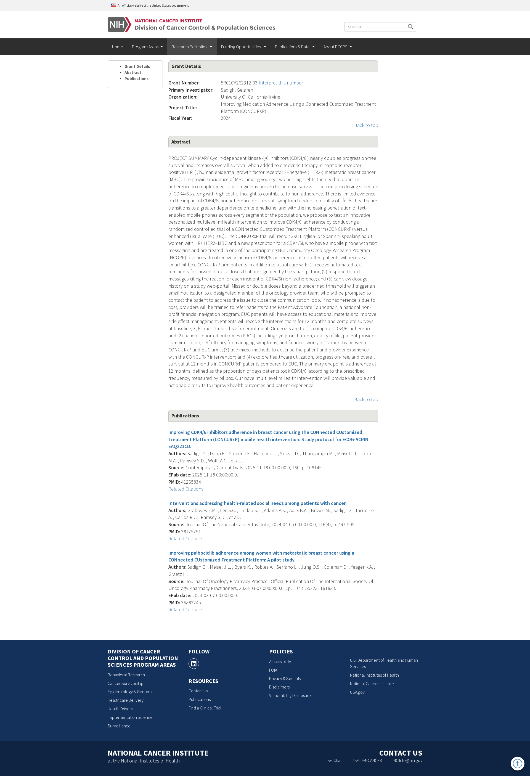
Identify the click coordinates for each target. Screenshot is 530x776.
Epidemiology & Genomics (131, 691)
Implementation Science (130, 717)
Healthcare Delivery (126, 700)
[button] (410, 26)
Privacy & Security (285, 678)
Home (117, 46)
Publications (136, 78)
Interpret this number (281, 83)
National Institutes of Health (374, 675)
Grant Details (137, 66)
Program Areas (145, 46)
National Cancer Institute (372, 683)
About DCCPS (336, 46)
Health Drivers (120, 708)
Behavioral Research (126, 674)
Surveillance (119, 726)
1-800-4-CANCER (367, 760)
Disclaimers (279, 687)
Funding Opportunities (241, 46)
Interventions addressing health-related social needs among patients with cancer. (257, 503)
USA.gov (357, 692)
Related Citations (185, 489)
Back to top (366, 125)
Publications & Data (292, 46)
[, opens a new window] (194, 663)
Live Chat (333, 760)
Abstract (132, 72)
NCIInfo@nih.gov (407, 760)
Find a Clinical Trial (205, 708)
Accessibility (280, 661)
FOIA (273, 670)
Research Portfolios (190, 46)
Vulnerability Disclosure (290, 695)
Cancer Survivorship (126, 683)
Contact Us (198, 690)
